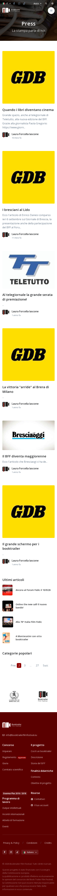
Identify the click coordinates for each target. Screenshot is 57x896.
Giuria (5, 763)
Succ (45, 665)
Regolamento (13, 757)
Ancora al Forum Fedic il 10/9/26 (33, 589)
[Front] (11, 10)
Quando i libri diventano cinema (28, 109)
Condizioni (32, 842)
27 (37, 665)
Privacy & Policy (11, 842)
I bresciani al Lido (16, 209)
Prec (13, 665)
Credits (48, 842)
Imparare (7, 751)
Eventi (5, 826)
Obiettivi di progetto (41, 783)
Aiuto (36, 3)
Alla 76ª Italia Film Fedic (29, 621)
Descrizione (37, 757)
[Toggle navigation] (51, 10)
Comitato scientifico (12, 769)
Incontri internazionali (13, 814)
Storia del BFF (38, 763)
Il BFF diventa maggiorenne (24, 456)
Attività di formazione (13, 820)
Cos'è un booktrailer (41, 751)
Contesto (35, 776)
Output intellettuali (11, 807)
